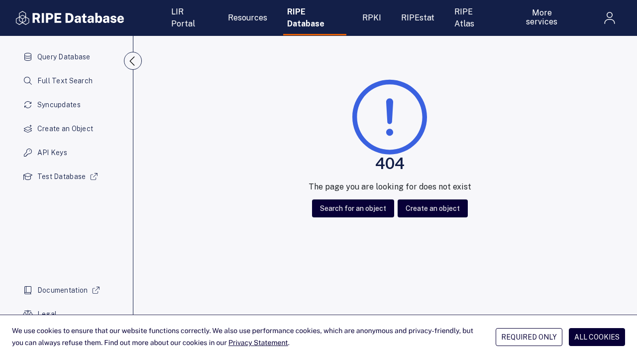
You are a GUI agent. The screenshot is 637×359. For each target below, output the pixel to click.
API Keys (52, 153)
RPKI (371, 17)
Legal (47, 314)
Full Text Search (65, 81)
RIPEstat (417, 17)
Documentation (62, 290)
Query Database (64, 57)
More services (541, 17)
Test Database (61, 176)
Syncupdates (59, 105)
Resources (247, 17)
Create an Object (65, 129)
